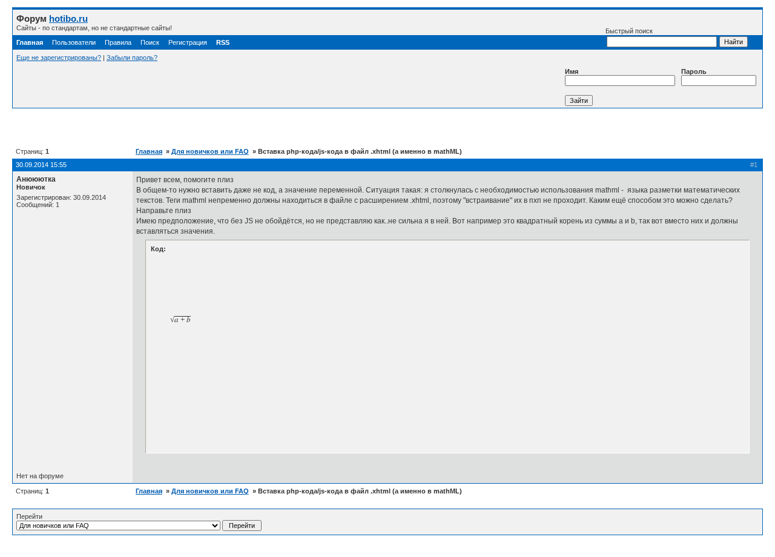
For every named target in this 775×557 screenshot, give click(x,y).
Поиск (149, 42)
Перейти (29, 516)
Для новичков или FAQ (210, 151)
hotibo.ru (68, 18)
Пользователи (74, 42)
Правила (118, 42)
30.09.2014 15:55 (41, 164)
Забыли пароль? (132, 57)
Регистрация (187, 42)
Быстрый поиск (629, 31)
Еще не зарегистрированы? (58, 57)
